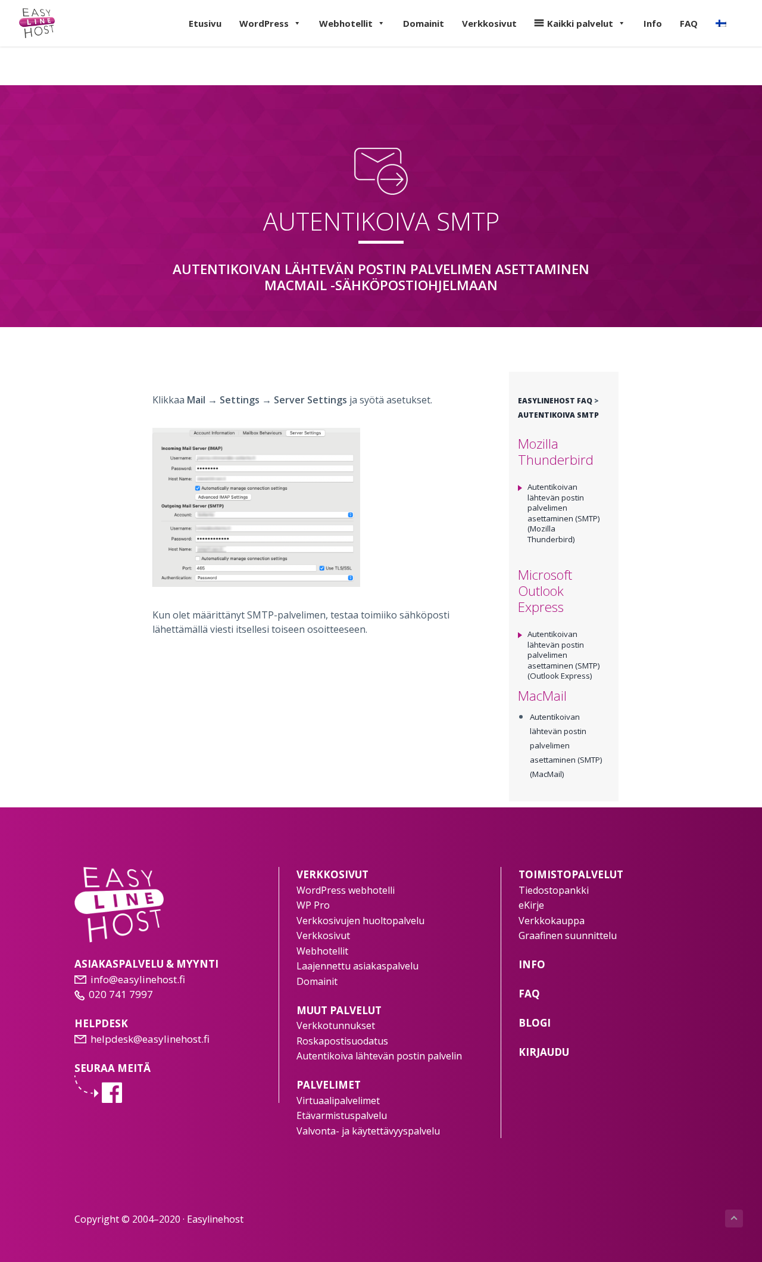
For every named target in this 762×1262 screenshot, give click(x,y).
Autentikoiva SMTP (558, 415)
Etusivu (205, 23)
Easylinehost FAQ (555, 401)
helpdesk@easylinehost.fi (150, 1039)
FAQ (689, 23)
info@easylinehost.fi (137, 979)
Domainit (423, 23)
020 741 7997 (121, 994)
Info (653, 23)
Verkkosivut (489, 23)
